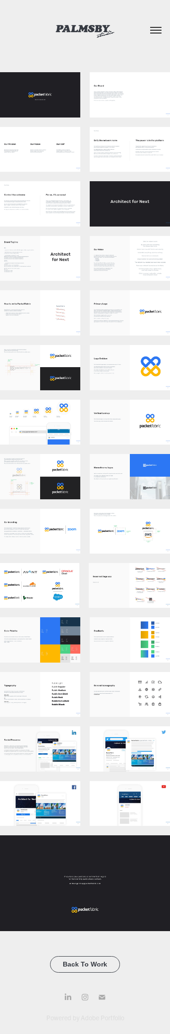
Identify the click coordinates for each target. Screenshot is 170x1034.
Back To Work (85, 964)
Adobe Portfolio (102, 1017)
